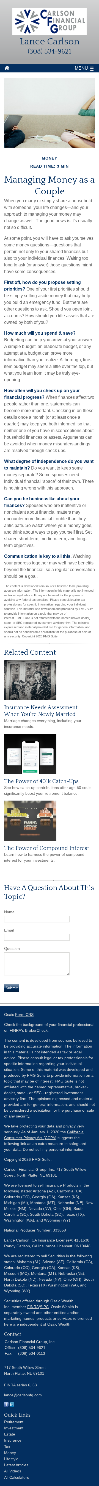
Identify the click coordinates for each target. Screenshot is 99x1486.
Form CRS (24, 1014)
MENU (81, 68)
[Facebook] (6, 1405)
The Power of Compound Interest (46, 848)
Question (12, 948)
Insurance (12, 1440)
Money (10, 1452)
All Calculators (16, 1477)
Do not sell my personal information (53, 1149)
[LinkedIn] (12, 1405)
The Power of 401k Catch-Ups (41, 781)
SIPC (44, 1307)
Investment (13, 1428)
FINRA (33, 1307)
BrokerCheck (36, 1030)
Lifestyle (11, 1459)
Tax (7, 1446)
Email (9, 930)
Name (9, 912)
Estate (9, 1434)
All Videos (12, 1471)
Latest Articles (16, 1465)
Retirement (13, 1422)
